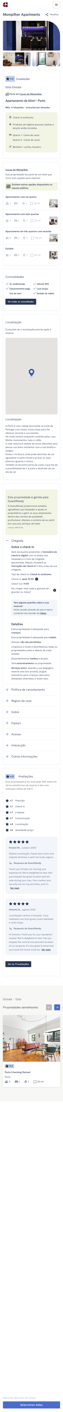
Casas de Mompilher (30, 94)
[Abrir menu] (56, 4)
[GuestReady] (5, 4)
